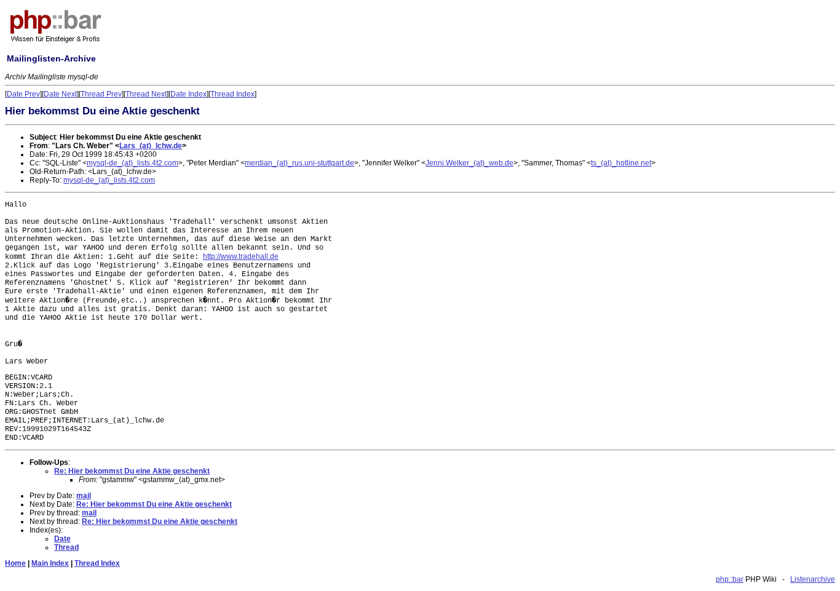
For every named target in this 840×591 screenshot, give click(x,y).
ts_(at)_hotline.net (621, 163)
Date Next (60, 94)
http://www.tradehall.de (241, 256)
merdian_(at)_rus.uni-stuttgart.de (299, 163)
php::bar (729, 579)
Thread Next (146, 94)
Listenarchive (812, 579)
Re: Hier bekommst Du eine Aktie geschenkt (132, 471)
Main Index (50, 563)
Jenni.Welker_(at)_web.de (469, 163)
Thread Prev (101, 94)
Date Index (188, 94)
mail (83, 495)
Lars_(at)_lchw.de (150, 145)
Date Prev (23, 94)
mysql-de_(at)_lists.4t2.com (132, 163)
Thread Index (232, 94)
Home (15, 563)
